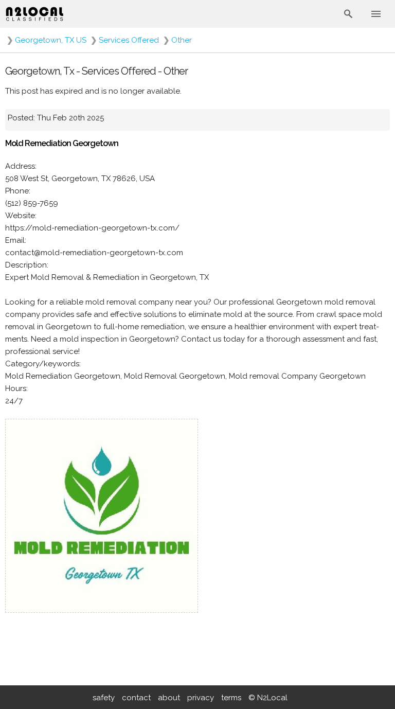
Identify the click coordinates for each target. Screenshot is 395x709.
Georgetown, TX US (50, 40)
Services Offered (129, 40)
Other (181, 40)
